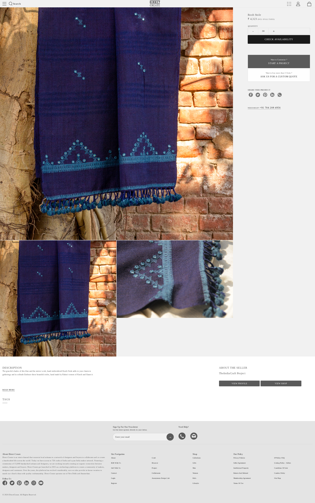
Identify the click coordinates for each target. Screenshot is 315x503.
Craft (154, 458)
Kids (194, 478)
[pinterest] (265, 94)
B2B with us (116, 463)
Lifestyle (196, 483)
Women (195, 473)
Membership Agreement (242, 478)
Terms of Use (238, 483)
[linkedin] (272, 94)
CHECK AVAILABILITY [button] (279, 39)
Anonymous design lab (161, 478)
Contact (114, 473)
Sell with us (116, 468)
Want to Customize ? (278, 62)
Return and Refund (240, 473)
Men (194, 468)
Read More (8, 390)
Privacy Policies (239, 458)
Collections (197, 458)
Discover (155, 463)
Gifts (194, 463)
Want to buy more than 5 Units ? (278, 75)
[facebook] (251, 94)
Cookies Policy (279, 473)
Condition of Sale (281, 468)
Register (114, 483)
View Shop (281, 384)
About (113, 458)
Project (154, 468)
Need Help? (264, 107)
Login (113, 478)
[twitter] (258, 94)
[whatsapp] (280, 94)
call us (182, 436)
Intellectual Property (241, 468)
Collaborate (156, 473)
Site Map (277, 478)
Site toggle (4, 3)
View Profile (239, 384)
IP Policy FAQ (279, 458)
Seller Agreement (239, 463)
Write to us (194, 436)
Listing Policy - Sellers (282, 463)
